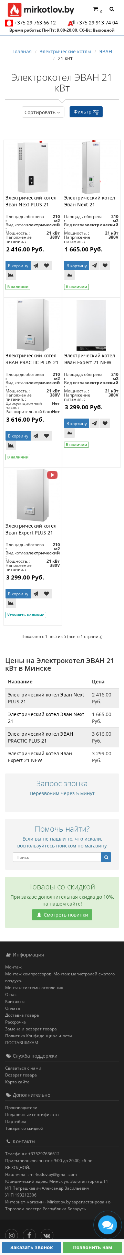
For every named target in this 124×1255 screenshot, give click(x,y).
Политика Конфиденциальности (38, 1036)
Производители (21, 1108)
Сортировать (39, 112)
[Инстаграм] (13, 1234)
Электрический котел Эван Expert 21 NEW (89, 359)
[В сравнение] (11, 275)
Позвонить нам (92, 1247)
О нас (11, 994)
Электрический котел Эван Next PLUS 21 (31, 201)
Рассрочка (15, 1022)
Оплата (12, 1008)
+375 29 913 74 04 (97, 22)
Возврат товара (21, 1075)
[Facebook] (31, 1234)
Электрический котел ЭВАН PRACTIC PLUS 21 (32, 359)
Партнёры (15, 1121)
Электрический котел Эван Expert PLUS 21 (31, 529)
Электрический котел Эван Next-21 (89, 201)
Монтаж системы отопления (34, 988)
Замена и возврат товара (31, 1029)
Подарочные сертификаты (32, 1114)
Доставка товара (22, 1015)
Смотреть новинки (65, 914)
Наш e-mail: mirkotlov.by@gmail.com (41, 1174)
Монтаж (13, 967)
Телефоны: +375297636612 (32, 1154)
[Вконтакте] (49, 1234)
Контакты (14, 1001)
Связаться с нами (23, 1068)
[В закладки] (46, 265)
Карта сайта (17, 1082)
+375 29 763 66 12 (35, 22)
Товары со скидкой (24, 1128)
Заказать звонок (31, 1247)
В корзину (18, 266)
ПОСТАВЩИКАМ (21, 1043)
